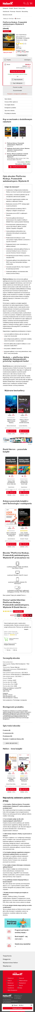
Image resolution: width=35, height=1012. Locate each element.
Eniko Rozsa (15, 784)
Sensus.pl (21, 978)
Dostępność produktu (10, 107)
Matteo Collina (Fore (16, 159)
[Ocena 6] (25, 43)
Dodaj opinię (18, 611)
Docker (11, 694)
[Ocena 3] (20, 43)
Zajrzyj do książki (7, 52)
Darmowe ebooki (7, 14)
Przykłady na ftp (7, 689)
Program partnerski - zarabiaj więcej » (22, 931)
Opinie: (18, 47)
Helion (25, 40)
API (15, 696)
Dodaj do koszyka (17, 71)
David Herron (22, 34)
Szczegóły (9, 104)
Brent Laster (24, 784)
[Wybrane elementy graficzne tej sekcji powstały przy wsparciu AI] (30, 444)
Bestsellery (25, 11)
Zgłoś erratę (6, 691)
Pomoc (23, 595)
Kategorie (5, 8)
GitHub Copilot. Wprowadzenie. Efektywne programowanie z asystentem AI (24, 780)
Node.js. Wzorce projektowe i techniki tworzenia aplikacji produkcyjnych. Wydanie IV (17, 155)
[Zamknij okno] (31, 1005)
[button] (29, 403)
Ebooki (16, 8)
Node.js (16, 697)
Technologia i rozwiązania (22, 38)
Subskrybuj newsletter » (23, 945)
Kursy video (22, 8)
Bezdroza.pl (10, 983)
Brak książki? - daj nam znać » (21, 938)
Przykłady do (10, 113)
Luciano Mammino (11, 158)
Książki (11, 8)
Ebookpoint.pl (22, 983)
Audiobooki (6, 11)
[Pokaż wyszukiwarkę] (24, 3)
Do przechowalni (17, 90)
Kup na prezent (18, 79)
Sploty (20, 987)
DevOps (5, 694)
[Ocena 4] (22, 43)
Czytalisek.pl (11, 987)
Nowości (18, 11)
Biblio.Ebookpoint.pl (12, 990)
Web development (7, 696)
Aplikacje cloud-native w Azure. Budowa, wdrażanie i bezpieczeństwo (11, 422)
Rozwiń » (26, 629)
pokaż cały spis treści (11, 743)
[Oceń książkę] (22, 43)
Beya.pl (21, 985)
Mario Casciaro (19, 158)
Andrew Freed (9, 784)
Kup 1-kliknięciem (17, 83)
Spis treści (9, 110)
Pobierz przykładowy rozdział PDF (12, 688)
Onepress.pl (10, 978)
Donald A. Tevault (24, 538)
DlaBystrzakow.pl (23, 980)
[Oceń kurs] (8, 611)
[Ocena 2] (18, 43)
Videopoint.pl (11, 985)
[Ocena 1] (16, 43)
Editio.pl (10, 980)
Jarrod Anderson (11, 538)
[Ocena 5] (23, 43)
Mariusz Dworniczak (11, 151)
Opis (8, 99)
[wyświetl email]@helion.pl (12, 1001)
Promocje (12, 11)
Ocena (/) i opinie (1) (11, 102)
